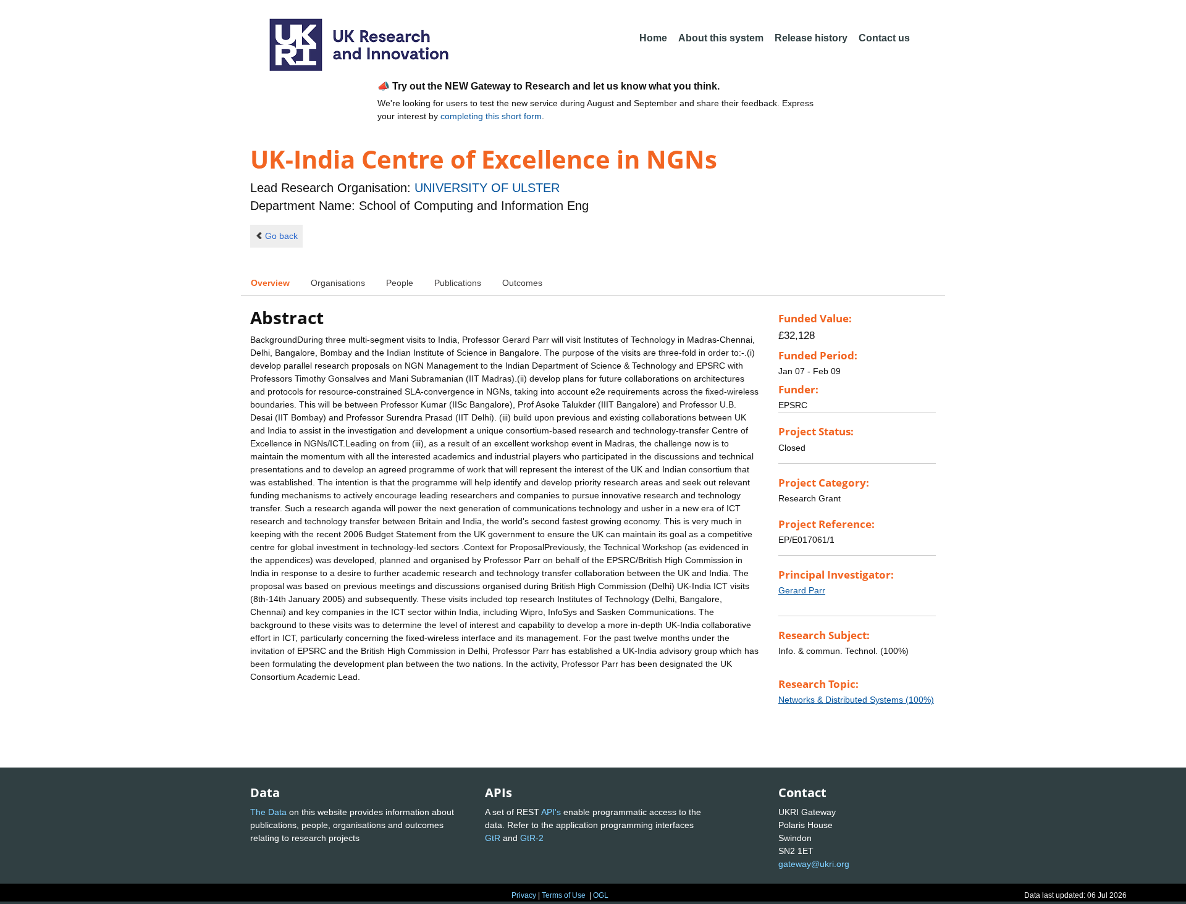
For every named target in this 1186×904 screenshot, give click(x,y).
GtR (492, 838)
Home (653, 38)
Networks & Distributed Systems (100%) (856, 700)
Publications (457, 283)
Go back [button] (281, 236)
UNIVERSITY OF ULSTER (487, 188)
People (399, 283)
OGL (600, 895)
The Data (268, 812)
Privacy (523, 895)
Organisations (338, 283)
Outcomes (522, 283)
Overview (270, 283)
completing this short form (491, 116)
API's (551, 812)
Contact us (884, 38)
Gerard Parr (801, 590)
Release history (811, 38)
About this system (720, 38)
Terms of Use (564, 895)
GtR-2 (532, 838)
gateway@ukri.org (813, 864)
